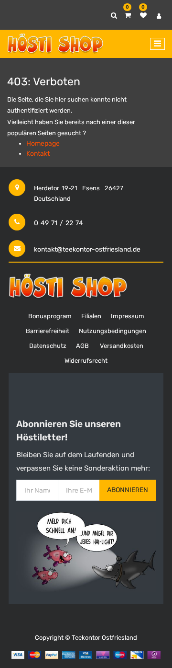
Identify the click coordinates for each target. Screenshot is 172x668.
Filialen (91, 316)
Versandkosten (121, 345)
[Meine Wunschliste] (143, 16)
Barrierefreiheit (47, 330)
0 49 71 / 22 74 (58, 223)
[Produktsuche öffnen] (114, 16)
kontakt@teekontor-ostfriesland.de (87, 249)
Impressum (127, 316)
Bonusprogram (50, 316)
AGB (82, 345)
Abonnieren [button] (127, 490)
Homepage (43, 143)
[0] (128, 16)
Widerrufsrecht (86, 360)
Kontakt (38, 154)
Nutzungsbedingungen (112, 330)
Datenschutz (47, 345)
